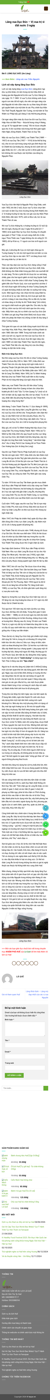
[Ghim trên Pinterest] (32, 963)
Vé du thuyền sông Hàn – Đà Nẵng (16, 1256)
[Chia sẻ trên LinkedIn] (36, 963)
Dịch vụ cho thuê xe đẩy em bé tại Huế (18, 1222)
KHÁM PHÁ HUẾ (13, 952)
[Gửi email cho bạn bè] (27, 963)
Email (8, 1052)
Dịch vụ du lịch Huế (10, 1314)
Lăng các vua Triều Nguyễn (27, 79)
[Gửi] (45, 1088)
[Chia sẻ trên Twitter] (23, 963)
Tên (7, 1041)
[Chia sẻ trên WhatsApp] (14, 963)
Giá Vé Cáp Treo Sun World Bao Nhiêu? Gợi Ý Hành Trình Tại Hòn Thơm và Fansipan (23, 1228)
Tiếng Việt (22, 2)
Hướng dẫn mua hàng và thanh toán (16, 1323)
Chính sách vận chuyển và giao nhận (17, 1328)
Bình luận (9, 1020)
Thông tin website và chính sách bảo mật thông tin (23, 1332)
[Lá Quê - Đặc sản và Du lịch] (25, 8)
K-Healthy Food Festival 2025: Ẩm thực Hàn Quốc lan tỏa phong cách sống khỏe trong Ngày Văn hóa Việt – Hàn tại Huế (24, 1240)
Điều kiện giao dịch (10, 1318)
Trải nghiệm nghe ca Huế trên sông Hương (19, 1252)
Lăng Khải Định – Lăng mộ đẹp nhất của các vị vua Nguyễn (37, 994)
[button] (3, 8)
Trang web (9, 1063)
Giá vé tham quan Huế (11, 994)
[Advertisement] (25, 1119)
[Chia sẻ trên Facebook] (18, 963)
